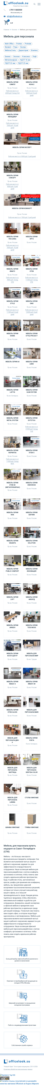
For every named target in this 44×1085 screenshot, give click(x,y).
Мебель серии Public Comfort (12, 570)
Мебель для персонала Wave (31, 711)
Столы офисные (31, 797)
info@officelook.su (14, 16)
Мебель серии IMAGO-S (12, 683)
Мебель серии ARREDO (12, 626)
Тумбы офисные (31, 827)
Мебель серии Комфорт (22, 208)
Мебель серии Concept (12, 177)
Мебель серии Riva (12, 514)
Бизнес (8, 57)
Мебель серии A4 (12, 362)
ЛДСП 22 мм (10, 63)
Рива (15, 47)
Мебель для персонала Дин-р (12, 740)
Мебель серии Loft (12, 598)
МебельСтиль (10, 50)
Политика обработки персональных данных (18, 1069)
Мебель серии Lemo (31, 363)
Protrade (28, 44)
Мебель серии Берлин (31, 514)
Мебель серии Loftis (12, 391)
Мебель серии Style (12, 302)
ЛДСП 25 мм (23, 63)
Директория (23, 50)
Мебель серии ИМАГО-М (31, 683)
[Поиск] (34, 4)
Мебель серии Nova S (31, 83)
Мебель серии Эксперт (22, 147)
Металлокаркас (11, 60)
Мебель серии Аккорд (31, 598)
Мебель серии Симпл (12, 83)
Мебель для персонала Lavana (12, 800)
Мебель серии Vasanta (12, 542)
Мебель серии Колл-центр (12, 655)
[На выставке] (12, 74)
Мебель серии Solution (31, 542)
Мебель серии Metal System (12, 419)
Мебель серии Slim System (31, 391)
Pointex (19, 44)
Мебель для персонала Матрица (12, 770)
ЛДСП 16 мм (25, 60)
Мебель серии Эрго (31, 238)
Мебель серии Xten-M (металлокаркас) (12, 485)
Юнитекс (34, 50)
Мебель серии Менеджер (12, 116)
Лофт (34, 57)
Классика (26, 57)
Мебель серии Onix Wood (31, 484)
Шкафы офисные (12, 827)
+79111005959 (15, 10)
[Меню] (39, 4)
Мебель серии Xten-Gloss (12, 711)
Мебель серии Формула (12, 452)
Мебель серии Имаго (12, 270)
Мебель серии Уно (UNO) (12, 238)
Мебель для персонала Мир (31, 655)
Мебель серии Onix (31, 302)
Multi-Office (9, 44)
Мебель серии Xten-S (31, 452)
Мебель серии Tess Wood (31, 626)
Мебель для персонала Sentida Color (31, 770)
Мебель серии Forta (31, 739)
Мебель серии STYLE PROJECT (32, 335)
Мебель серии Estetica (31, 419)
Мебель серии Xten (31, 270)
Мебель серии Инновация (31, 570)
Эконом (16, 57)
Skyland (8, 47)
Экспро (23, 47)
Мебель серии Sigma (12, 335)
